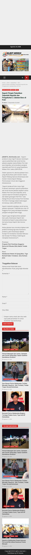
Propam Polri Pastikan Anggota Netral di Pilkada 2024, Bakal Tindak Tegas (14, 245)
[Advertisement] (15, 15)
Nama (4, 297)
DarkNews (10, 553)
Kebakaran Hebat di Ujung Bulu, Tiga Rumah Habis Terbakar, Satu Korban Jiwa (15, 255)
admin (5, 102)
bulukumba (6, 349)
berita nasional (6, 90)
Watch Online (27, 78)
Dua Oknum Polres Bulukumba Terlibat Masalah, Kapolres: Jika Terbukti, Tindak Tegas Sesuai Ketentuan (15, 371)
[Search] (22, 77)
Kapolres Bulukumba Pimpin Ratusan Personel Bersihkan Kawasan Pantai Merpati (15, 528)
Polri (17, 90)
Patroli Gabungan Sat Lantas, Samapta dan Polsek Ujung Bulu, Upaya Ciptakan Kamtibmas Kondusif (15, 342)
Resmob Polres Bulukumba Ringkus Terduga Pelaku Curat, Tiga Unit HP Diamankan (15, 401)
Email (4, 303)
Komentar (6, 273)
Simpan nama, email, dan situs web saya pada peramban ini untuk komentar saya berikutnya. (15, 319)
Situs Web (5, 310)
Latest (13, 90)
